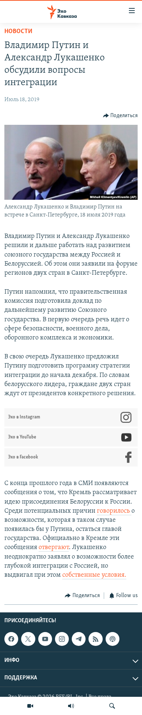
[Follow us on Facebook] (11, 639)
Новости (18, 31)
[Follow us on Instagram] (62, 639)
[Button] (120, 115)
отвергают (54, 547)
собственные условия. (94, 575)
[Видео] (30, 706)
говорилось (114, 511)
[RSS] (95, 639)
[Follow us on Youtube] (45, 639)
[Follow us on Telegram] (79, 639)
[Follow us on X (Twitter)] (28, 639)
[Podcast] (112, 639)
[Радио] (71, 706)
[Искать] (112, 706)
